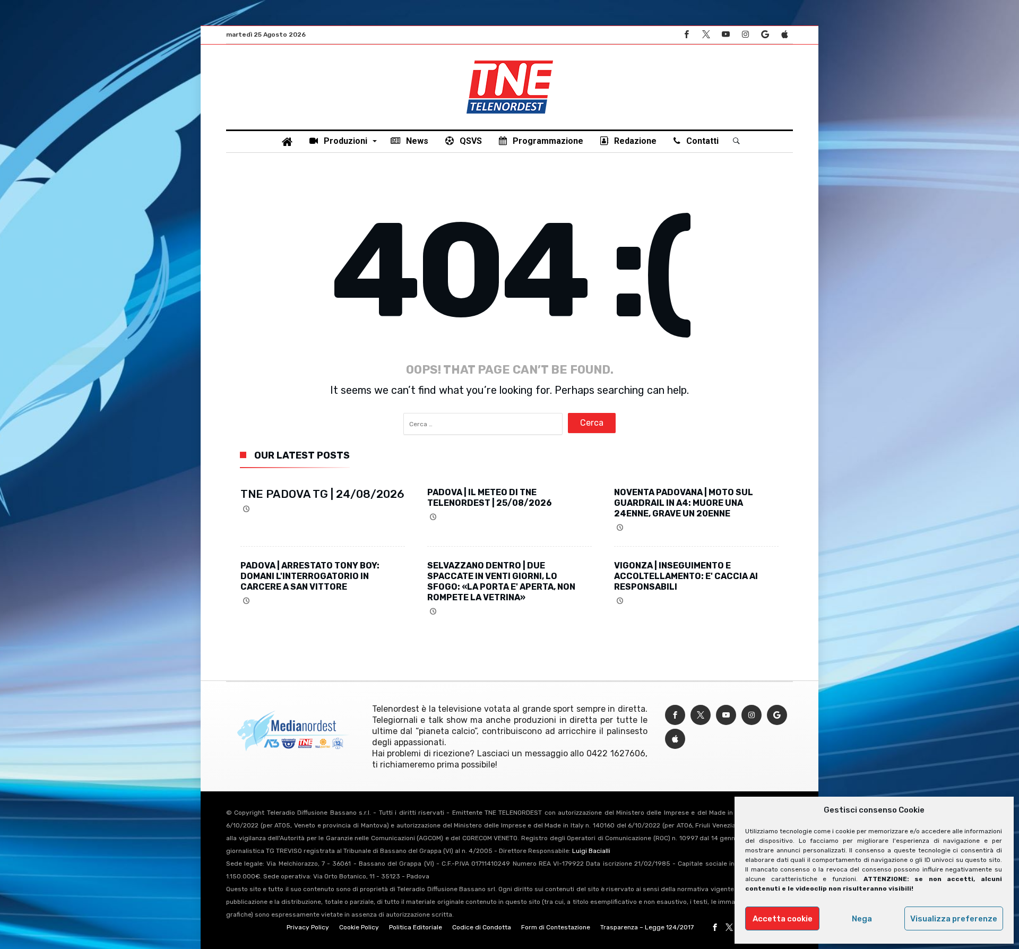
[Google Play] (764, 35)
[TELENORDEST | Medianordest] (510, 60)
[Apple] (784, 35)
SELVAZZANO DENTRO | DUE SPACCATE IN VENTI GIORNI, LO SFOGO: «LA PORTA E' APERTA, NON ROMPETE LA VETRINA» (501, 581)
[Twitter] (705, 35)
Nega (862, 919)
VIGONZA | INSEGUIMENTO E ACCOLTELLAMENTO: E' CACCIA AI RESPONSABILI (686, 576)
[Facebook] (686, 35)
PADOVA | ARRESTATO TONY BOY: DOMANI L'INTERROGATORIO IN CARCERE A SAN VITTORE (309, 576)
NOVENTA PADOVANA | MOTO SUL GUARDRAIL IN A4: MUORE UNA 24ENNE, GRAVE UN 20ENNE (683, 503)
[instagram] (745, 35)
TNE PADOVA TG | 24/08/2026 (322, 494)
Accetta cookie (783, 919)
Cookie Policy (359, 927)
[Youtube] (725, 35)
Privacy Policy (308, 927)
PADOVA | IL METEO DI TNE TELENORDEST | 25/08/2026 (489, 497)
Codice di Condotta (481, 927)
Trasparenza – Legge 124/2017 (647, 927)
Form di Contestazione (555, 927)
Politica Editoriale (415, 927)
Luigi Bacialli (591, 851)
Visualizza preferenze (953, 919)
